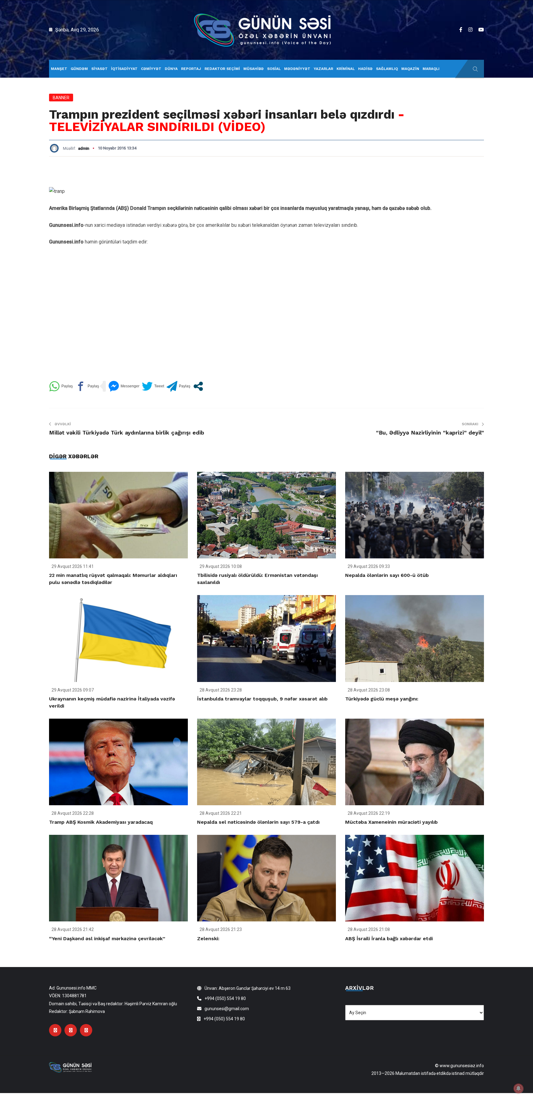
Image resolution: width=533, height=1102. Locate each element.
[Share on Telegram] (178, 386)
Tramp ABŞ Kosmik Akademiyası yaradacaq (101, 822)
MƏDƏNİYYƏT (297, 69)
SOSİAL (274, 69)
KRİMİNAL (346, 69)
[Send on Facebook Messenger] (123, 386)
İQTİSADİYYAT (124, 69)
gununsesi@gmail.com (227, 1008)
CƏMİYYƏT (151, 69)
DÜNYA (171, 69)
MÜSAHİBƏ (253, 69)
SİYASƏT (99, 69)
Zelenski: (208, 938)
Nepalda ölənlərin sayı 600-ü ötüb (387, 575)
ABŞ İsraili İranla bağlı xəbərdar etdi (389, 938)
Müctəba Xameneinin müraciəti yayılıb (391, 822)
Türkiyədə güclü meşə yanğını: (381, 699)
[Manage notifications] (518, 1088)
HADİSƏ (365, 69)
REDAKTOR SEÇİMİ (222, 69)
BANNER (61, 97)
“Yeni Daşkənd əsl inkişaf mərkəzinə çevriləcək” (107, 938)
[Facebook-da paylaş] (87, 386)
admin (83, 148)
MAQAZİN (410, 69)
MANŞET (59, 69)
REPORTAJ (191, 69)
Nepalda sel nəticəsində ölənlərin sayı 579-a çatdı (258, 822)
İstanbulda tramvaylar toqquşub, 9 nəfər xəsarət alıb (262, 699)
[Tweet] (153, 386)
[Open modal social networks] (198, 386)
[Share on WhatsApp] (61, 386)
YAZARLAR (323, 69)
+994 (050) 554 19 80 (225, 998)
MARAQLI (431, 69)
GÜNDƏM (79, 69)
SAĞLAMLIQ (387, 69)
